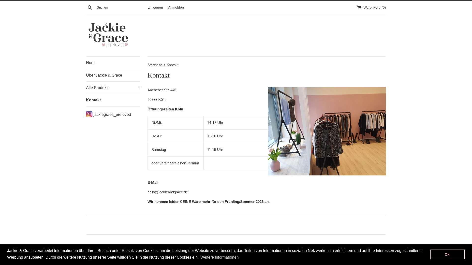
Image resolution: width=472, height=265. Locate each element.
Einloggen (155, 7)
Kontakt (93, 100)
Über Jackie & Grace (104, 75)
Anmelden (176, 7)
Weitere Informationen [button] (219, 257)
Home (91, 63)
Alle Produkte (113, 88)
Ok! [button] (448, 254)
